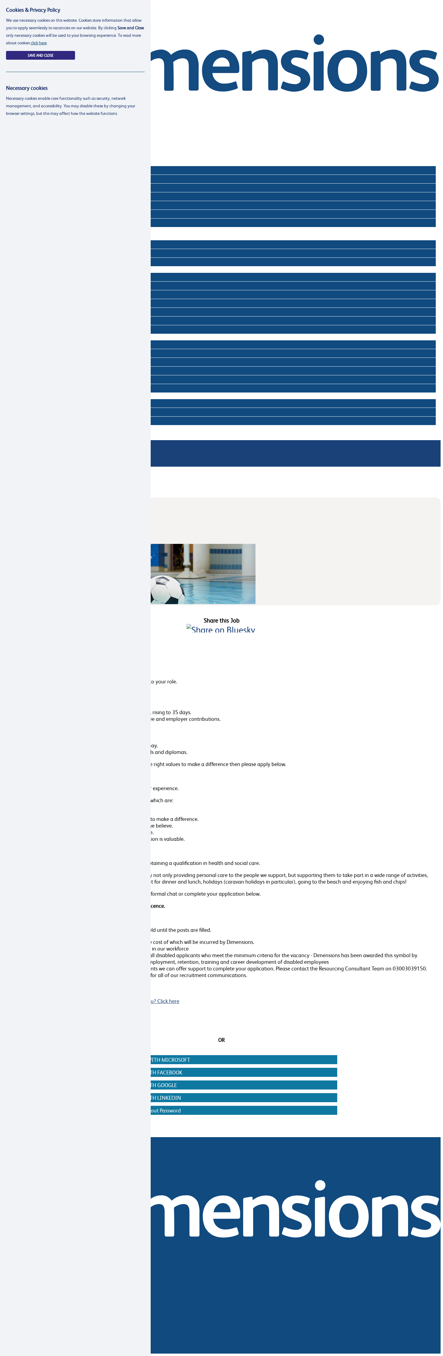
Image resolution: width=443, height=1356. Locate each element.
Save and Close (40, 55)
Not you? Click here (157, 1001)
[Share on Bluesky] (221, 629)
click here (39, 42)
